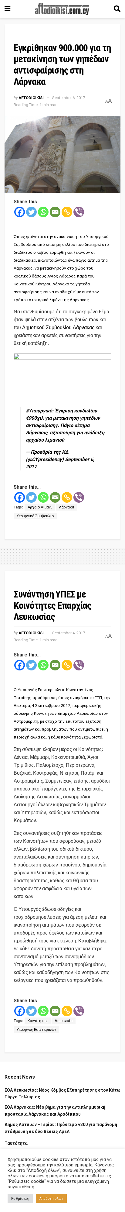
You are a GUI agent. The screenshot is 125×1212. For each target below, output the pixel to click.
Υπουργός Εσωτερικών (36, 1030)
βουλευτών (86, 319)
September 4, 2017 (68, 633)
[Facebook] (19, 212)
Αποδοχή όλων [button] (51, 1198)
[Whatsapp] (43, 212)
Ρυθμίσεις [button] (20, 1198)
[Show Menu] (7, 9)
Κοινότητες (38, 1021)
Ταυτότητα (16, 1143)
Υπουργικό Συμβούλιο (35, 516)
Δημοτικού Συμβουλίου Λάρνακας (58, 327)
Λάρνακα (66, 507)
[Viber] (78, 212)
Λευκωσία (64, 1021)
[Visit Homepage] (62, 9)
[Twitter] (31, 212)
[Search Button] (117, 9)
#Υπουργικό (39, 411)
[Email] (55, 212)
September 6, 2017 (68, 97)
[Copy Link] (67, 212)
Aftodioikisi (31, 97)
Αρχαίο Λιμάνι (40, 507)
